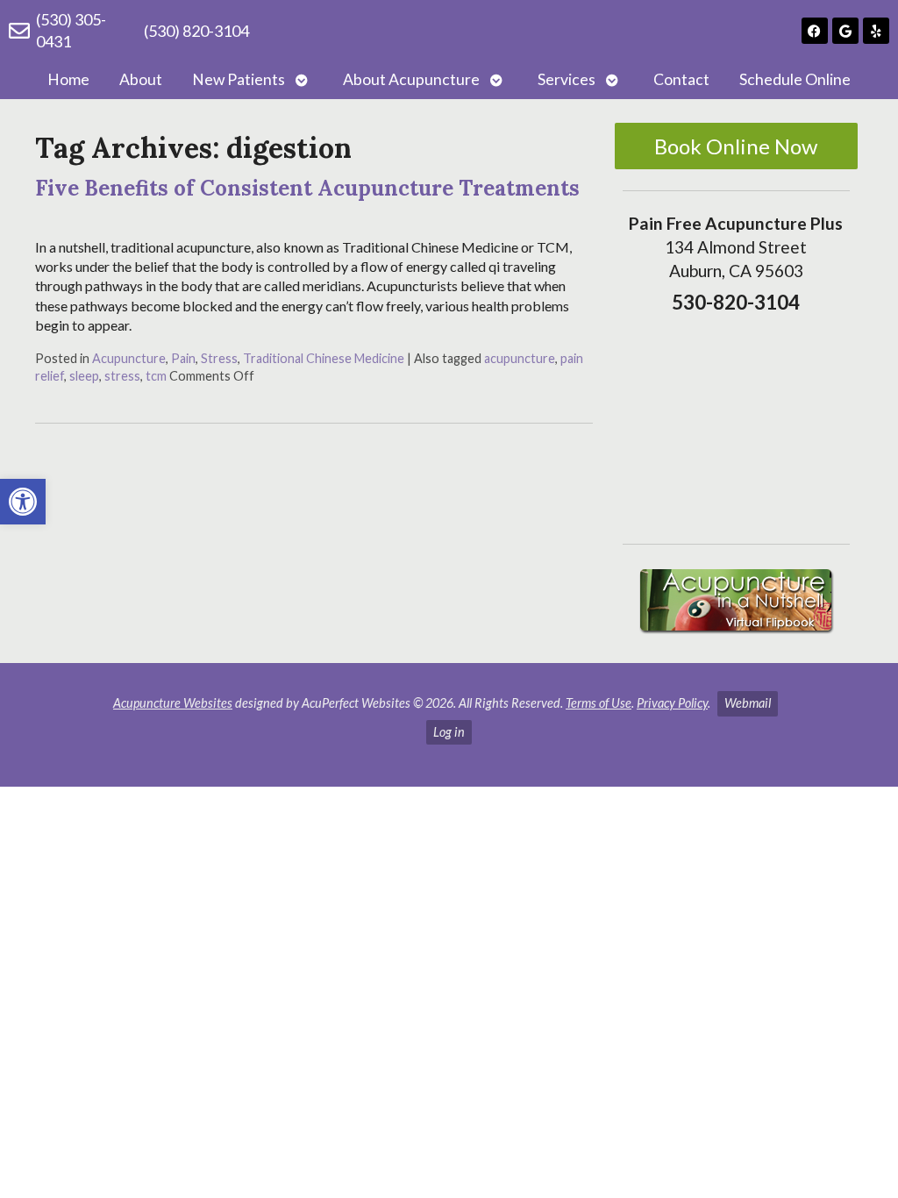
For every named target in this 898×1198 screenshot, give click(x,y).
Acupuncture (129, 358)
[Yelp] (876, 31)
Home (68, 79)
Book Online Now (735, 146)
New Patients (238, 79)
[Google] (845, 31)
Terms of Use (598, 702)
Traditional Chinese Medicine (323, 358)
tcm (156, 375)
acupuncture (519, 358)
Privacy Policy (672, 702)
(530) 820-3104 (196, 30)
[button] (23, 501)
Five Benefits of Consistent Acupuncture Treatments (307, 188)
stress (122, 375)
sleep (84, 375)
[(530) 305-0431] (19, 30)
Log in (449, 731)
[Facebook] (815, 31)
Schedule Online (795, 79)
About (140, 79)
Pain (183, 358)
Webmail (747, 702)
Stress (219, 358)
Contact (681, 79)
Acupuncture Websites (172, 702)
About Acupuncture (411, 79)
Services (566, 79)
